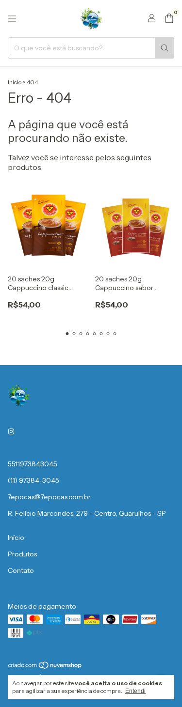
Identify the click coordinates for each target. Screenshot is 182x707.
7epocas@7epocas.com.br (49, 496)
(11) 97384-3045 (33, 480)
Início (14, 82)
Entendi (135, 691)
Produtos (22, 554)
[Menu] (12, 19)
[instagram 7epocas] (11, 432)
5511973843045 (32, 464)
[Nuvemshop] (45, 667)
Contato (21, 570)
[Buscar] (164, 48)
